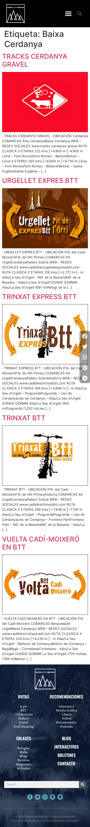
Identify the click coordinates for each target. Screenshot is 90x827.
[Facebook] (85, 336)
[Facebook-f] (30, 797)
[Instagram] (45, 797)
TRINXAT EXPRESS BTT (39, 297)
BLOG (66, 738)
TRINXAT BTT (23, 418)
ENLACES (23, 738)
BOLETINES (67, 755)
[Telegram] (60, 797)
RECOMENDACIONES (66, 696)
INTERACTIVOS (66, 747)
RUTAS (23, 696)
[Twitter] (37, 797)
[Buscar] (82, 784)
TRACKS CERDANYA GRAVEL (34, 60)
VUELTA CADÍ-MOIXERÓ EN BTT (41, 543)
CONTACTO (66, 763)
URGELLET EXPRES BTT (40, 180)
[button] (68, 13)
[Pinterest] (52, 797)
